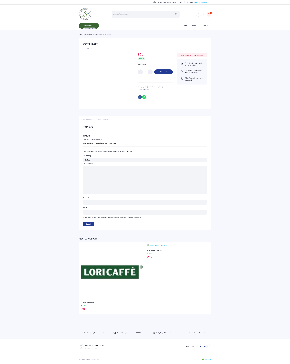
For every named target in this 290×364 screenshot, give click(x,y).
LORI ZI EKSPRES (87, 302)
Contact (206, 26)
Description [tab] (88, 119)
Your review (88, 163)
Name (86, 198)
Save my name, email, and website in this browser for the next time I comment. (113, 218)
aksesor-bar (145, 89)
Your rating (87, 156)
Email (85, 208)
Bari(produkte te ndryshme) (93, 34)
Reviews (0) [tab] (103, 119)
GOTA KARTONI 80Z (155, 250)
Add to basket (163, 72)
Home (186, 26)
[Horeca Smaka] (85, 14)
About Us (195, 26)
